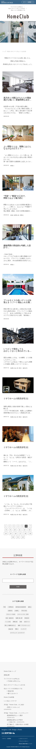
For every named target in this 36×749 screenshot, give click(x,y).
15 (10, 533)
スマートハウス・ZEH (22, 614)
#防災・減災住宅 (23, 368)
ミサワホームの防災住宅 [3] (16, 496)
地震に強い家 (19, 618)
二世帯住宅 (10, 607)
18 (25, 533)
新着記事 (7, 675)
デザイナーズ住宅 (10, 614)
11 (19, 530)
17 (20, 533)
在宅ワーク (27, 621)
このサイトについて (23, 738)
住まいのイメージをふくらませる (16, 8)
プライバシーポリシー (23, 741)
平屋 (4, 607)
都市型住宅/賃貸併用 (21, 607)
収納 (21, 621)
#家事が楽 (16, 215)
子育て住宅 (24, 610)
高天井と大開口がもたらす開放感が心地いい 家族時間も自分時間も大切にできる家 (17, 99)
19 (30, 533)
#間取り (12, 165)
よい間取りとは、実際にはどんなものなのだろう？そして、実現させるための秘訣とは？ (17, 147)
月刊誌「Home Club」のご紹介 (14, 704)
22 (23, 537)
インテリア (23, 629)
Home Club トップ (10, 671)
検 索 (18, 586)
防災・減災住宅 (9, 618)
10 (15, 530)
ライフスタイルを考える (17, 7)
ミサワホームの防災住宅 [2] (16, 447)
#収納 (11, 215)
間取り (17, 629)
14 (6, 533)
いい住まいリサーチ (10, 701)
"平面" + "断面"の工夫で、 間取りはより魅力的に (15, 197)
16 (15, 533)
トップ (4, 51)
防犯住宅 (27, 618)
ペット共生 (8, 621)
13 (29, 530)
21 (18, 537)
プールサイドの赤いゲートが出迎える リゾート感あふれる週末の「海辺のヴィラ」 (18, 301)
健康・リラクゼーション (24, 625)
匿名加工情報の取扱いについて (25, 743)
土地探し (17, 610)
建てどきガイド (13, 693)
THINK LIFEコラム (14, 681)
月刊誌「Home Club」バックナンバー (16, 713)
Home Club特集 (9, 697)
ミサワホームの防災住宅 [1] (16, 398)
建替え (29, 607)
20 (13, 537)
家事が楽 (15, 621)
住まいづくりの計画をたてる (18, 10)
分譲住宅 (10, 610)
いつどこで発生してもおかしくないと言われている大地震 (17, 350)
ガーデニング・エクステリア (17, 632)
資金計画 (11, 629)
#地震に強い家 (14, 368)
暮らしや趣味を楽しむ (10, 625)
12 (24, 530)
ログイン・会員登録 (7, 738)
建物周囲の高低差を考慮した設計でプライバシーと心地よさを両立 (17, 246)
